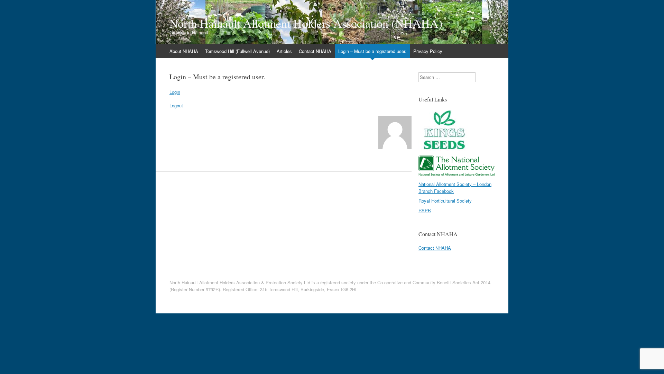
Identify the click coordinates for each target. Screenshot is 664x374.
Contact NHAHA (315, 51)
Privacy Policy (427, 51)
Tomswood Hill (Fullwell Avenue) (237, 51)
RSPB (424, 210)
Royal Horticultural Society (445, 200)
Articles (284, 51)
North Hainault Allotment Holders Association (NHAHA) (305, 23)
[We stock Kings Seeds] (444, 149)
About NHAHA (183, 51)
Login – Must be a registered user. (372, 51)
